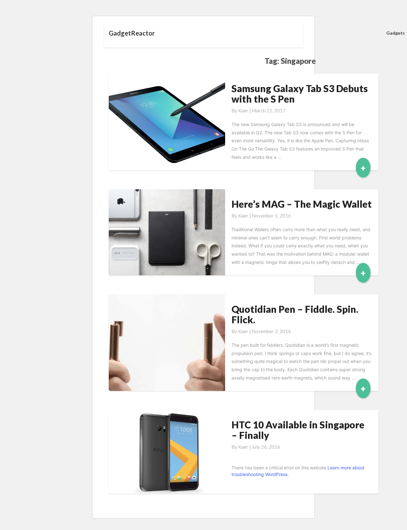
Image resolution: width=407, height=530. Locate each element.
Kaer (243, 110)
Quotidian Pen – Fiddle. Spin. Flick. (294, 314)
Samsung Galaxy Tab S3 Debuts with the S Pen (299, 93)
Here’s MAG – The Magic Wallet (301, 204)
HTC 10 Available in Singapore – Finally (297, 430)
